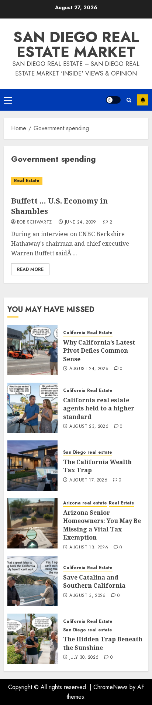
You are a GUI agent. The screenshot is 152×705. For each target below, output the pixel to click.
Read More (30, 269)
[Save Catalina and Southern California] (32, 581)
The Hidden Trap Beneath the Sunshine (102, 643)
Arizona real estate (85, 503)
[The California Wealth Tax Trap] (32, 465)
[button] (8, 100)
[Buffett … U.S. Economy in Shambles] (76, 181)
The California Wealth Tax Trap (97, 466)
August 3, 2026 (87, 596)
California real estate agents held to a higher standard (98, 408)
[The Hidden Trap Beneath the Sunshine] (32, 639)
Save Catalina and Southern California (94, 581)
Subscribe (142, 99)
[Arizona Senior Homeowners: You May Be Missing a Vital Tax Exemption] (32, 523)
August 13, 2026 (88, 548)
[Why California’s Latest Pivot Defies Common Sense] (32, 350)
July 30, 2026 (84, 658)
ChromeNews (110, 687)
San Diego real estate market (76, 44)
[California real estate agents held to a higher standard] (32, 408)
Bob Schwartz (34, 222)
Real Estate (26, 180)
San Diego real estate (87, 452)
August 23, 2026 (88, 427)
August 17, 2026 (88, 480)
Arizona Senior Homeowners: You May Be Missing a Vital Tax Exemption (102, 524)
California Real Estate (88, 333)
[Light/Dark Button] (113, 100)
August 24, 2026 (88, 369)
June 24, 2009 (80, 222)
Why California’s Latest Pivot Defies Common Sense (99, 350)
